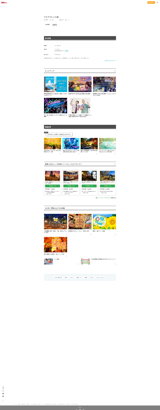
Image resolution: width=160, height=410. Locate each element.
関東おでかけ (24, 404)
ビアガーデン (108, 197)
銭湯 (86, 277)
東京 (66, 277)
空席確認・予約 (52, 185)
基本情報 (48, 38)
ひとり (72, 277)
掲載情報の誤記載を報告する (110, 60)
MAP (66, 50)
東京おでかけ (35, 404)
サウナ (92, 277)
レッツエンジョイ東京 (16, 404)
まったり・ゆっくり (101, 277)
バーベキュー (101, 197)
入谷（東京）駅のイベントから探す (64, 404)
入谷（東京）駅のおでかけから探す (51, 404)
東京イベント (41, 404)
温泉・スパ (79, 277)
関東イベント (29, 404)
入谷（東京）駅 (58, 277)
